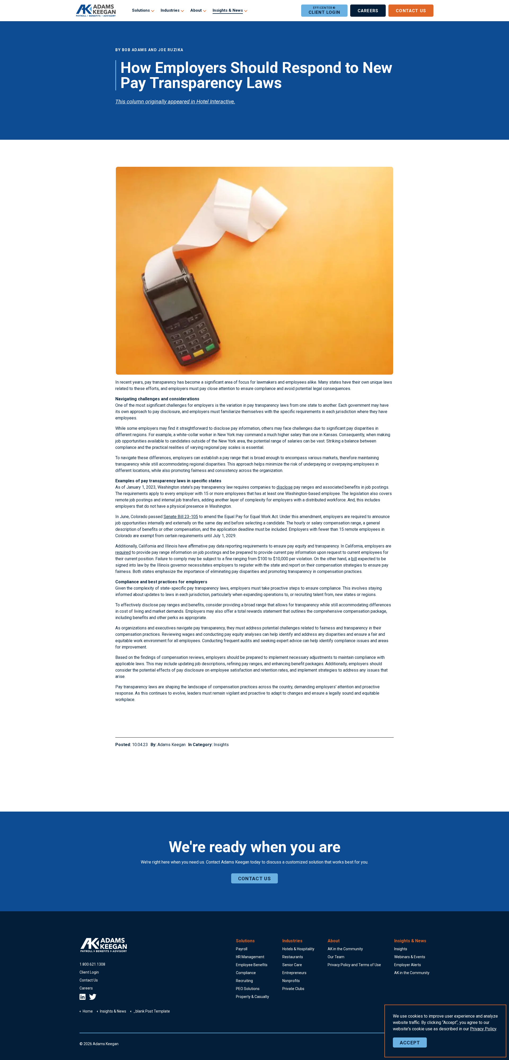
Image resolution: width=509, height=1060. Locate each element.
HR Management (250, 957)
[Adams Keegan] (96, 10)
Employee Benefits (251, 965)
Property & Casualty (252, 997)
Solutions (141, 10)
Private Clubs (293, 989)
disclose (285, 487)
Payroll (241, 949)
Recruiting (244, 981)
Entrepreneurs (294, 973)
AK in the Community (345, 949)
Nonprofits (291, 981)
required (123, 552)
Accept (410, 1042)
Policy (483, 1028)
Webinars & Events (409, 957)
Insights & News (228, 10)
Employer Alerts (407, 965)
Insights (221, 744)
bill (354, 558)
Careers (368, 11)
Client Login (324, 12)
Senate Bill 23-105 (181, 516)
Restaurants (292, 957)
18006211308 (92, 964)
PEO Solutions (248, 989)
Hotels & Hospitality (298, 949)
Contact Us (411, 11)
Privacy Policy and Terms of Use (354, 965)
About (196, 10)
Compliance (246, 973)
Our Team (336, 957)
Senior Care (292, 965)
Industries (170, 10)
